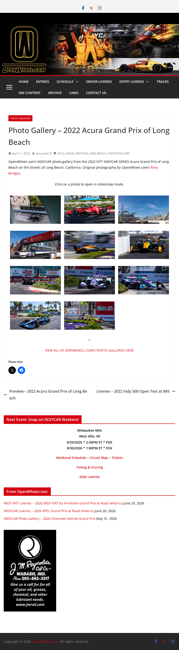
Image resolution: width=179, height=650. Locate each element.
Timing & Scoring (89, 467)
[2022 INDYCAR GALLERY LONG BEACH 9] (35, 269)
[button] (76, 81)
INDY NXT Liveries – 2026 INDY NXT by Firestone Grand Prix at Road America (63, 503)
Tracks (163, 81)
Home (24, 81)
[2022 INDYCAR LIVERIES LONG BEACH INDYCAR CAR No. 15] (89, 198)
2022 (60, 153)
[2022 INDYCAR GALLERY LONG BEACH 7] (143, 234)
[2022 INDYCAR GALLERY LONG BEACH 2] (143, 198)
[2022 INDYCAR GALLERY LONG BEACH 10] (35, 198)
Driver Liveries (99, 81)
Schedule (65, 81)
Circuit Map (99, 457)
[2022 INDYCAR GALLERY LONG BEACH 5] (89, 269)
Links (74, 93)
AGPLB (69, 153)
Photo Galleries (20, 118)
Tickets (117, 457)
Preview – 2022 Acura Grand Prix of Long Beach (48, 395)
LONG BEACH (98, 153)
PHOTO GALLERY (119, 153)
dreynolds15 (44, 153)
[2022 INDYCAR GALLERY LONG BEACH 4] (89, 304)
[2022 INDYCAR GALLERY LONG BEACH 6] (143, 269)
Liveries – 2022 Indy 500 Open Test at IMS (133, 391)
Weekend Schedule (71, 457)
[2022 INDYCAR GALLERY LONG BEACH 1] (35, 234)
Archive (55, 93)
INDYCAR (81, 153)
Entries (42, 81)
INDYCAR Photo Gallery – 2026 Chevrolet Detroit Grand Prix (49, 518)
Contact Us (96, 93)
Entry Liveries (131, 81)
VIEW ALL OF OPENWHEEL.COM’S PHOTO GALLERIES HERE (89, 350)
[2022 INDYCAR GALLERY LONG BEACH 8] (35, 304)
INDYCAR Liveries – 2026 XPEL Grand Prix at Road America (49, 511)
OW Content (30, 93)
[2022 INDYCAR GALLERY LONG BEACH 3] (89, 234)
